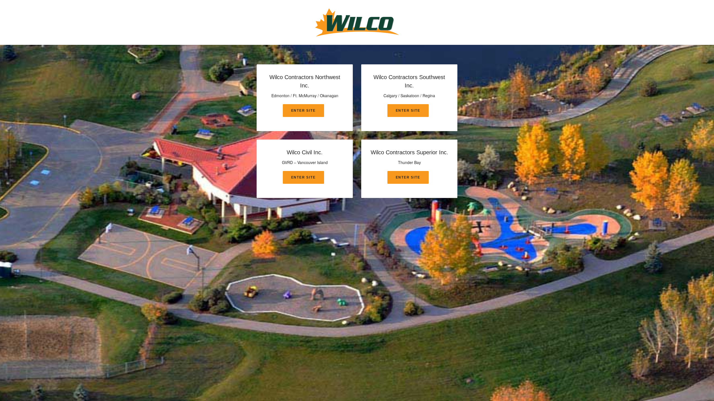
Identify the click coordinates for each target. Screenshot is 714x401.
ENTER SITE (303, 111)
